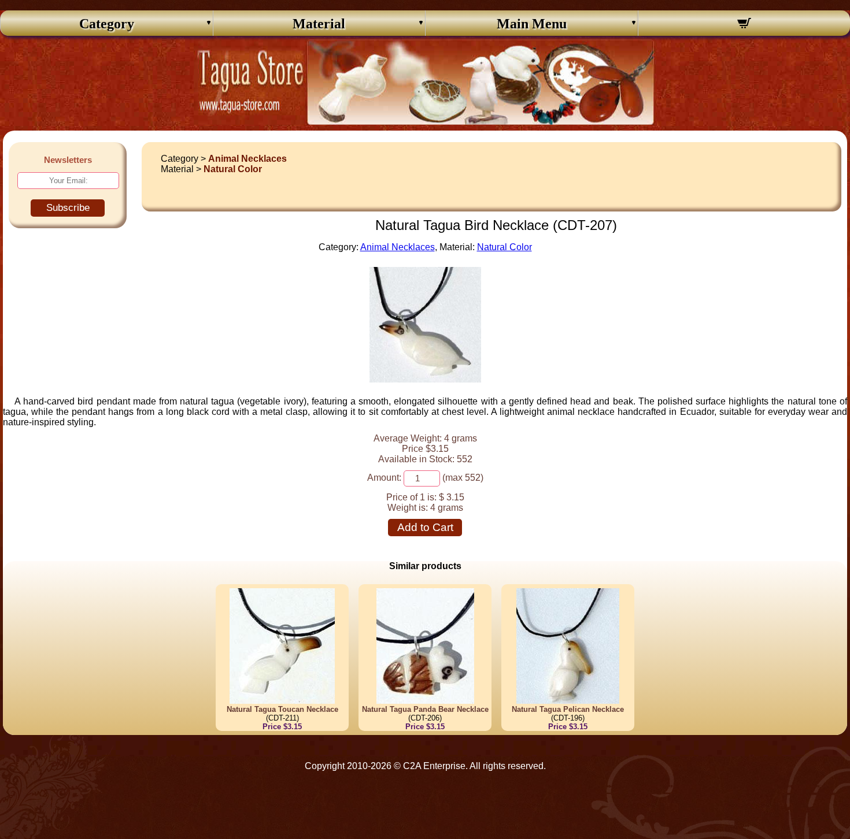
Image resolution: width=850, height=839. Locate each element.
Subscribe (68, 207)
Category (106, 23)
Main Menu (532, 23)
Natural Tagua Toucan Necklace (282, 709)
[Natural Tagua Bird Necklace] (425, 379)
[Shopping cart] (744, 25)
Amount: (384, 477)
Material (319, 23)
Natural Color (233, 169)
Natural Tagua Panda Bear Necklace (425, 709)
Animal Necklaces (247, 159)
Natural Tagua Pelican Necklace (568, 709)
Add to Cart (425, 527)
